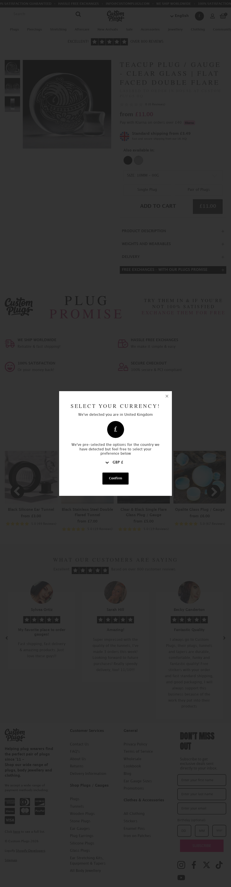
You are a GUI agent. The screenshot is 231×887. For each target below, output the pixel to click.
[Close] (167, 396)
